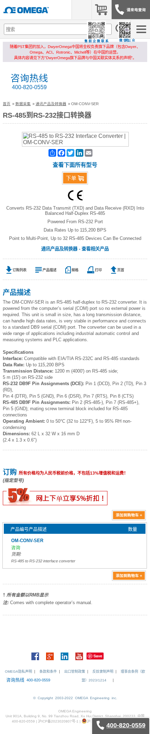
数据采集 (23, 104)
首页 (6, 104)
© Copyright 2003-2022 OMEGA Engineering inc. (75, 698)
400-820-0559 (29, 87)
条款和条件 (48, 671)
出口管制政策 (74, 671)
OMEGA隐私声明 (18, 671)
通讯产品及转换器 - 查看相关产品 (75, 248)
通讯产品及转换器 (51, 104)
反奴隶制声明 (102, 671)
